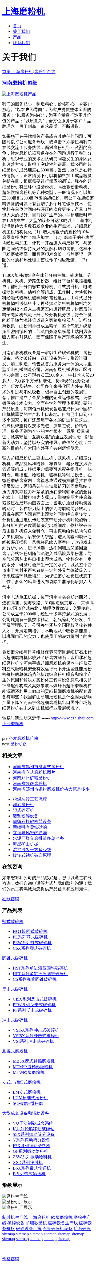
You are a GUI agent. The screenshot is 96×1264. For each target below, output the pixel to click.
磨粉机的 (18, 744)
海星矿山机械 (25, 844)
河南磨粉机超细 (20, 83)
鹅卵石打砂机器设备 (32, 821)
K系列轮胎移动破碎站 (33, 1129)
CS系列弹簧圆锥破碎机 (35, 979)
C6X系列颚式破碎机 (32, 948)
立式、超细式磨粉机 (21, 1082)
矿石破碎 (82, 1228)
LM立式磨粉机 (27, 1092)
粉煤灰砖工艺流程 (30, 799)
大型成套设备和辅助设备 (25, 1113)
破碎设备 (16, 1223)
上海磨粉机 (39, 1217)
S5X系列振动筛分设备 (34, 1134)
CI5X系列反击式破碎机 (35, 999)
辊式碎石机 (23, 810)
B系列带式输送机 (29, 1173)
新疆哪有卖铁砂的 (30, 827)
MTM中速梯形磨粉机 (33, 1066)
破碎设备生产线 (63, 1223)
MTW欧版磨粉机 (29, 1072)
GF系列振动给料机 (30, 1151)
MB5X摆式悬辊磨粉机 (34, 1061)
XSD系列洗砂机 (28, 1162)
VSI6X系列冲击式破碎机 (36, 1030)
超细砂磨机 (36, 1223)
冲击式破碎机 (15, 1020)
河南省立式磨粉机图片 (34, 772)
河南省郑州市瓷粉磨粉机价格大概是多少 (51, 789)
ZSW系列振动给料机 (32, 1157)
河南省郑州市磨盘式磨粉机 (38, 766)
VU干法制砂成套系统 (33, 1123)
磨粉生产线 (44, 71)
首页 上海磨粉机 (17, 71)
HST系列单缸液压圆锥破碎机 (40, 968)
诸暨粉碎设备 (25, 816)
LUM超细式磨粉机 (30, 1098)
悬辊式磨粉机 (15, 1051)
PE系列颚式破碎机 (30, 937)
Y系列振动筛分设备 (31, 1140)
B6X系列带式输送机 (32, 1168)
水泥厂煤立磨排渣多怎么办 (38, 838)
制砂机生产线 (15, 1217)
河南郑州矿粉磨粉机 (32, 778)
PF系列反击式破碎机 (32, 1010)
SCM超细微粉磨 (28, 1103)
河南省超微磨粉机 (30, 783)
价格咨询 (10, 1259)
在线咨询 (10, 899)
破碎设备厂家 (29, 1228)
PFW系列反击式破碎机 (34, 1004)
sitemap (8, 1234)
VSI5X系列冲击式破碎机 (36, 1035)
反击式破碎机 (15, 989)
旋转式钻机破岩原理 (32, 855)
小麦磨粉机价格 (23, 738)
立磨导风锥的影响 (30, 832)
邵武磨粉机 (23, 804)
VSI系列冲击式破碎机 (33, 1041)
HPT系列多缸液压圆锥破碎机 (40, 973)
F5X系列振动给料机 (31, 1145)
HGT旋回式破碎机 (30, 931)
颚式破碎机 (12, 921)
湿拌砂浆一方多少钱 (32, 849)
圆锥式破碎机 (15, 958)
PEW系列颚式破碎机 (32, 942)
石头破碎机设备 (58, 1228)
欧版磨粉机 (62, 1217)
